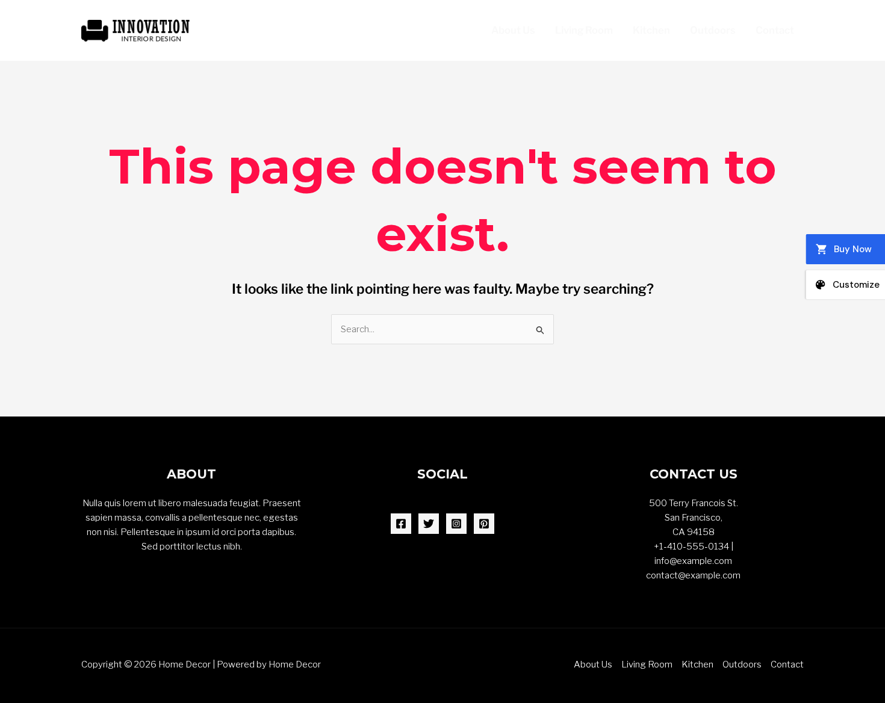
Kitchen (651, 30)
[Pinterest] (484, 523)
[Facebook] (401, 523)
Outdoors (713, 30)
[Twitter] (428, 523)
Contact (775, 30)
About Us (513, 30)
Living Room (584, 30)
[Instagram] (456, 523)
